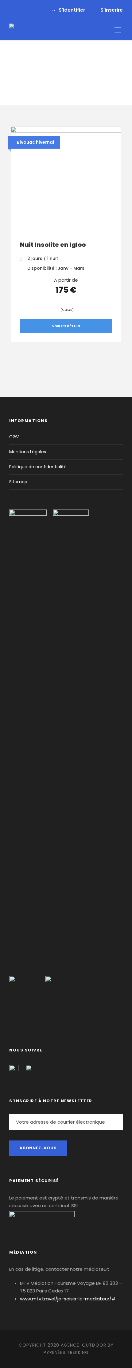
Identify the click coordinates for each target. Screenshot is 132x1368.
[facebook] (11, 10)
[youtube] (21, 10)
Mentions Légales (27, 452)
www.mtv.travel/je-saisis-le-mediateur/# (67, 1299)
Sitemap (18, 482)
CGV (14, 437)
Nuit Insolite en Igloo (53, 244)
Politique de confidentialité (38, 467)
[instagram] (31, 10)
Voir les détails (66, 326)
